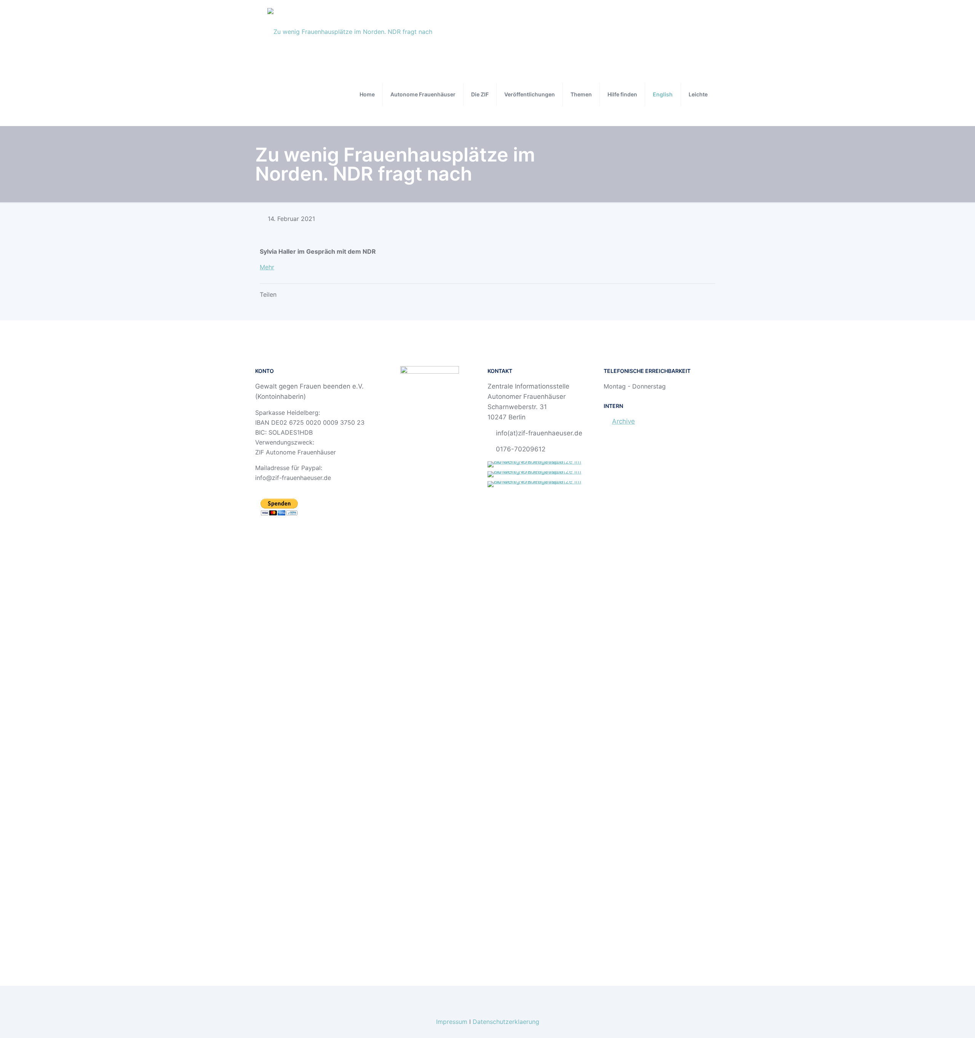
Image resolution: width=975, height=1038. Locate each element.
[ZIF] (349, 31)
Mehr (267, 267)
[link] (546, 464)
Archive (623, 421)
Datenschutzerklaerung (506, 1021)
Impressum (451, 1021)
